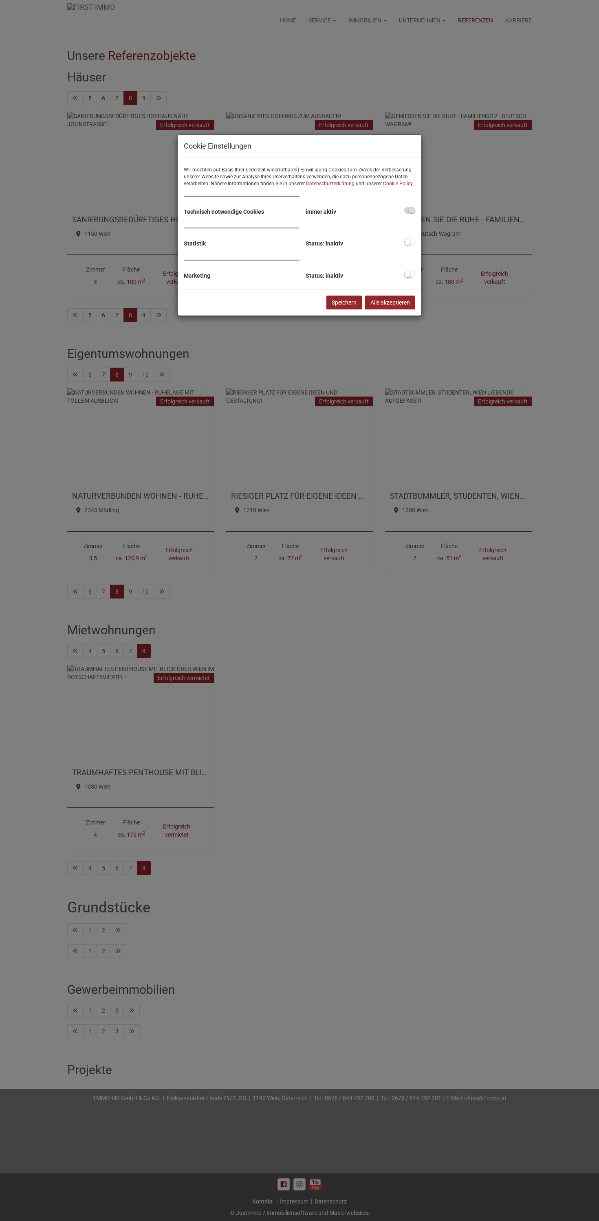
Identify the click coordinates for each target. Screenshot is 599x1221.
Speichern (344, 302)
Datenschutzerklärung (330, 183)
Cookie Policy (397, 183)
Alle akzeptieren (390, 302)
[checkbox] (409, 210)
